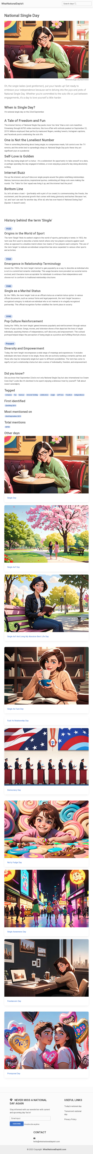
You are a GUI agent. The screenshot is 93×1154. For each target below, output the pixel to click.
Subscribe (17, 1124)
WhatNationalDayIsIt (12, 3)
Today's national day (72, 1106)
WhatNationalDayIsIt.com (54, 1149)
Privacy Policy (70, 1119)
